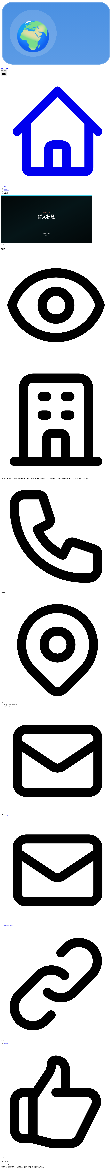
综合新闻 (6, 190)
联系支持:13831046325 (10, 925)
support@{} (7, 815)
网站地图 (6, 1043)
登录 (2, 68)
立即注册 (5, 68)
